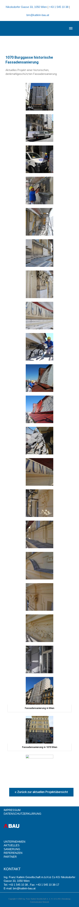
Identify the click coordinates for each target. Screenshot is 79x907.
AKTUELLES (11, 845)
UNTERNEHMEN (14, 841)
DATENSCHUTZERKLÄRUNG (22, 813)
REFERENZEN (13, 852)
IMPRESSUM (12, 810)
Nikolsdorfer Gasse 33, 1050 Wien (27, 7)
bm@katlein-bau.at (37, 15)
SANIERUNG (12, 849)
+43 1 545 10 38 (59, 7)
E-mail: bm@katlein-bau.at (19, 888)
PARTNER (10, 856)
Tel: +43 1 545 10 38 (16, 884)
